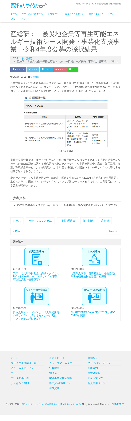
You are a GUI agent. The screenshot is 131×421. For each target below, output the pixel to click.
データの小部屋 (20, 378)
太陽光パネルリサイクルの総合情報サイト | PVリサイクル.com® (50, 404)
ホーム (14, 14)
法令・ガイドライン (74, 14)
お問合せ (25, 19)
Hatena (47, 69)
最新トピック (95, 14)
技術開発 (35, 77)
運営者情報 (94, 373)
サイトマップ (95, 378)
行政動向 (54, 368)
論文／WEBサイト (59, 383)
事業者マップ (54, 14)
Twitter (34, 69)
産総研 (105, 220)
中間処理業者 (67, 220)
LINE (73, 69)
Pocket (61, 69)
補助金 (53, 373)
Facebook (19, 69)
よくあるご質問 (20, 383)
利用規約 (93, 368)
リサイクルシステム (40, 220)
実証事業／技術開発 (60, 378)
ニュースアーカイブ (60, 363)
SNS (13, 19)
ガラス (17, 220)
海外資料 (54, 388)
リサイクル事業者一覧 (32, 14)
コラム (111, 14)
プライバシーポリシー (100, 363)
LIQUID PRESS (117, 404)
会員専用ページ (96, 383)
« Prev (16, 231)
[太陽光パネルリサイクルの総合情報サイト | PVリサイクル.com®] (28, 5)
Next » (113, 231)
